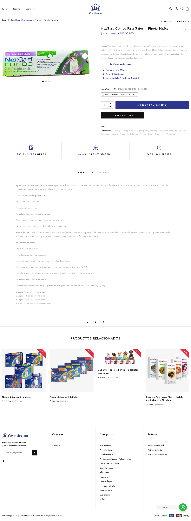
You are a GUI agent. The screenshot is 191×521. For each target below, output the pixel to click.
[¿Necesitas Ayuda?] (183, 507)
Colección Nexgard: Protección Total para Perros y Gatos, (128, 134)
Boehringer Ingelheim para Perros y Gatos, (169, 130)
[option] (46, 55)
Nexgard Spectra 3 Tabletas (16, 397)
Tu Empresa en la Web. (52, 515)
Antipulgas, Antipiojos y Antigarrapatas (115, 459)
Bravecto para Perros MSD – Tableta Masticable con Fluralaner (164, 398)
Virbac (102, 499)
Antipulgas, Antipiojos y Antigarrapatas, (131, 130)
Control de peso (106, 481)
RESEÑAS (103, 172)
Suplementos (105, 494)
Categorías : (106, 130)
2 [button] (46, 81)
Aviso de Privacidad (156, 445)
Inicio (4, 8)
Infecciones (104, 472)
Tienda (16, 8)
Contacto (30, 8)
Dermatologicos (106, 468)
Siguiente (181, 21)
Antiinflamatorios (106, 454)
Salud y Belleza (106, 490)
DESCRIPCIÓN (85, 172)
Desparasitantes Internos (109, 463)
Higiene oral (105, 476)
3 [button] (49, 81)
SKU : (103, 126)
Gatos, (158, 134)
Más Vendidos (168, 134)
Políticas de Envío (155, 450)
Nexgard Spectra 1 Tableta (63, 397)
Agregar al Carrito (152, 104)
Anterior (168, 21)
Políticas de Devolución (157, 454)
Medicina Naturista (107, 485)
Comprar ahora (122, 115)
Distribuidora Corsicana (29, 515)
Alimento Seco (106, 450)
